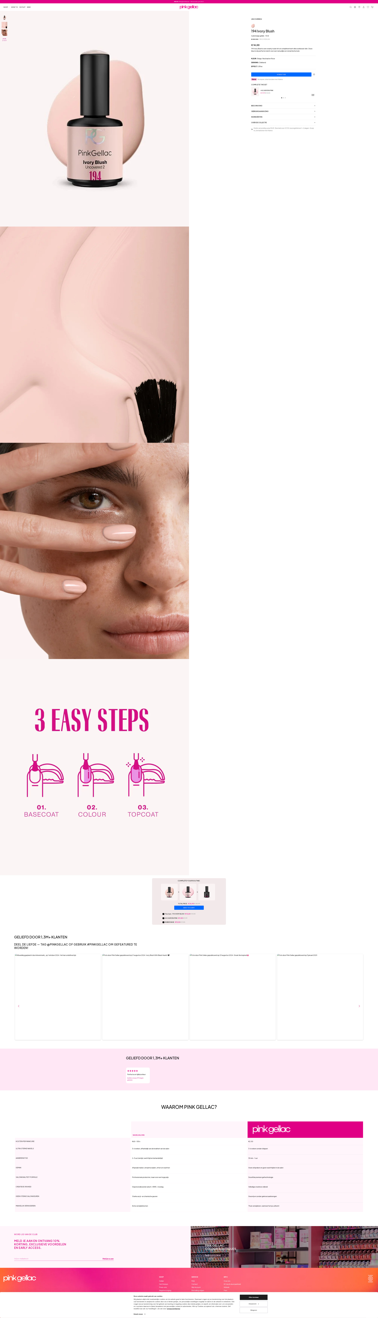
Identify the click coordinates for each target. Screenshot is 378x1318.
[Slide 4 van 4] (4, 40)
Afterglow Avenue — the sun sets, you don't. (189, 1)
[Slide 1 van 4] (4, 17)
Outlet (22, 7)
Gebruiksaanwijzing (259, 111)
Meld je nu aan (108, 1259)
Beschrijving (256, 106)
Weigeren (253, 1310)
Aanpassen (252, 1304)
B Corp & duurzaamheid (232, 1284)
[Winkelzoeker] (359, 7)
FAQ (193, 1281)
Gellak (161, 1281)
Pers (225, 1290)
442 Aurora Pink (267, 90)
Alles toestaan (254, 1297)
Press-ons (163, 1287)
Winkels (226, 1287)
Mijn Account (196, 1287)
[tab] (281, 97)
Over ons (227, 1281)
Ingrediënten (256, 117)
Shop (6, 7)
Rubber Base (169, 922)
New (29, 7)
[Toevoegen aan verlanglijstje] (314, 74)
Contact (194, 1284)
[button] (58, 997)
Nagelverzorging (165, 1290)
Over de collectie (259, 122)
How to (14, 7)
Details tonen (138, 1314)
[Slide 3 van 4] (4, 32)
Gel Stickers (163, 1284)
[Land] (355, 7)
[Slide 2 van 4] (4, 25)
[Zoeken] (351, 7)
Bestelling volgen (197, 1290)
